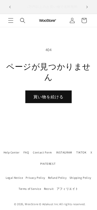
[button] (11, 20)
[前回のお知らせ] (10, 7)
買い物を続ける (48, 96)
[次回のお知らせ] (87, 7)
